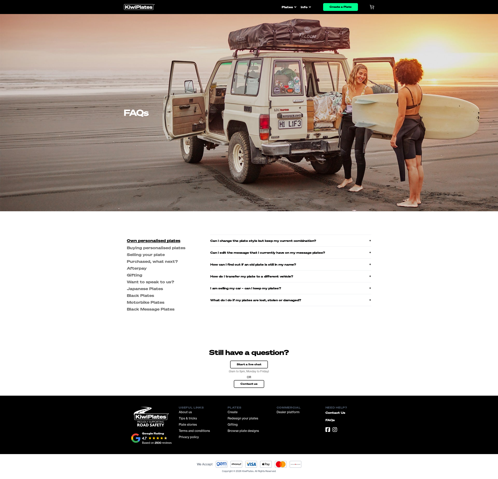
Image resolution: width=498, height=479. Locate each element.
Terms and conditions (194, 431)
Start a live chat (249, 364)
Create (233, 412)
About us (185, 412)
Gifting (233, 424)
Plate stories (188, 424)
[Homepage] (139, 7)
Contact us (249, 384)
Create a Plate (341, 7)
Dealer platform (288, 412)
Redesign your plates (243, 418)
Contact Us (335, 412)
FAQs (330, 420)
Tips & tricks (188, 418)
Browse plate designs (243, 431)
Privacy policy (189, 437)
